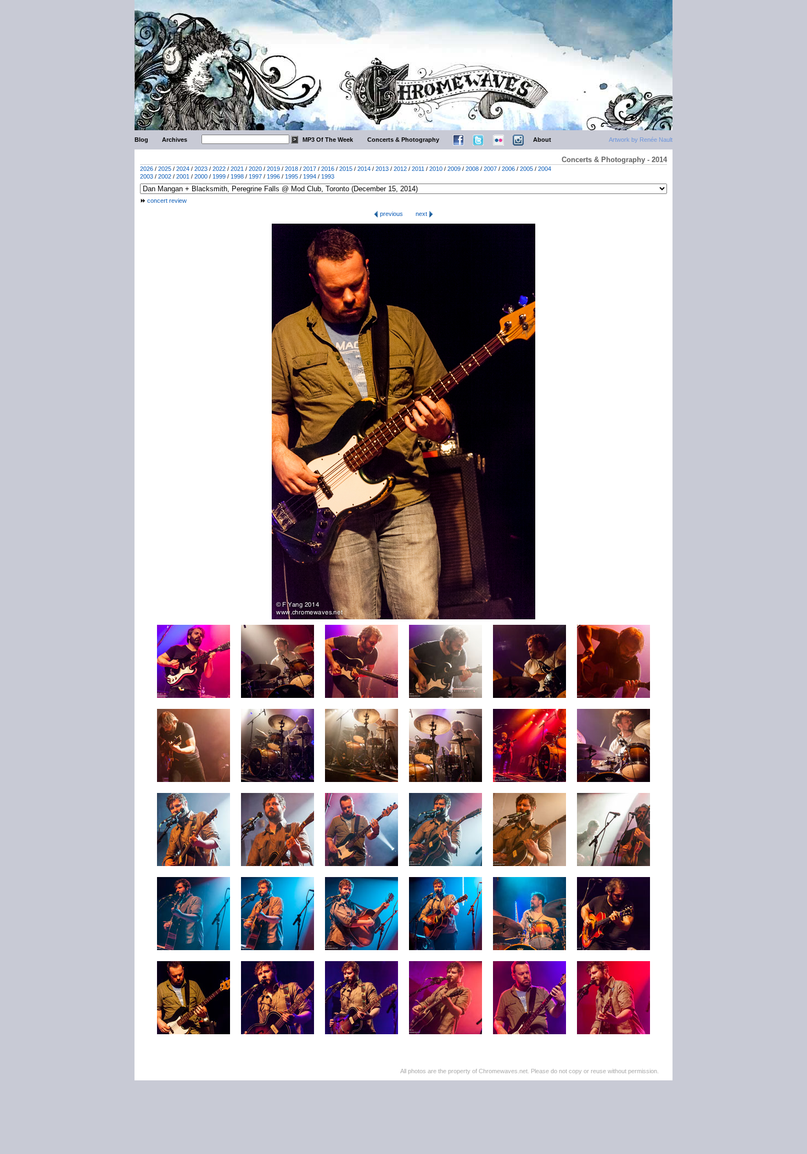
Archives (174, 139)
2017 (309, 168)
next (422, 213)
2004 (544, 168)
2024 (182, 168)
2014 (364, 168)
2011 (418, 168)
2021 (237, 168)
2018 (291, 168)
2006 (508, 168)
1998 (237, 176)
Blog (141, 139)
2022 (219, 168)
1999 (219, 176)
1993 (327, 176)
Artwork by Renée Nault (640, 139)
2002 (164, 176)
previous (390, 213)
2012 (400, 168)
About (542, 139)
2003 (146, 176)
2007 (490, 168)
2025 (164, 168)
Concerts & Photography (403, 139)
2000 (201, 176)
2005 (526, 168)
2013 (382, 168)
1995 (291, 176)
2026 (146, 168)
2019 (273, 168)
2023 (201, 168)
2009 (454, 168)
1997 (255, 176)
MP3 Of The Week (327, 139)
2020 (255, 168)
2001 (182, 176)
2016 (327, 168)
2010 (435, 168)
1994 (309, 176)
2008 (472, 168)
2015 (345, 168)
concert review (167, 200)
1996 (273, 176)
